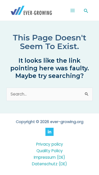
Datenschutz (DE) (49, 164)
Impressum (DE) (49, 157)
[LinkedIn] (49, 132)
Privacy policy (49, 144)
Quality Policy (49, 150)
